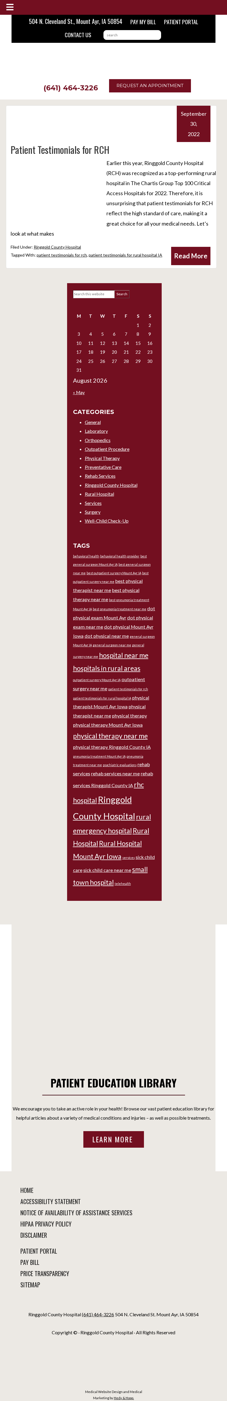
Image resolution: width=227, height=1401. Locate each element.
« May (79, 392)
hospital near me (123, 655)
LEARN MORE (113, 1139)
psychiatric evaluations (120, 765)
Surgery (92, 512)
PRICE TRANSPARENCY (44, 1273)
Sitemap (30, 1284)
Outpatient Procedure (107, 449)
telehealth (123, 883)
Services (93, 503)
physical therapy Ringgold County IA (112, 747)
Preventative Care (103, 467)
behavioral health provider (120, 556)
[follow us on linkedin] (113, 1304)
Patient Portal (181, 21)
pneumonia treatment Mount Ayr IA (99, 756)
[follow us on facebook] (112, 1304)
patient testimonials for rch (62, 254)
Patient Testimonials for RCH (60, 149)
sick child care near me (107, 870)
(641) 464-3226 (70, 88)
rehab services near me (115, 773)
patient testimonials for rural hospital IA (125, 254)
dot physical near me (107, 636)
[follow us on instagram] (114, 1304)
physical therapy (129, 715)
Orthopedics (98, 440)
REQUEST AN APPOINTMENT (150, 85)
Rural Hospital (99, 494)
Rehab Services (100, 476)
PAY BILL (29, 1262)
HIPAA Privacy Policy (46, 1223)
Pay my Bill (143, 21)
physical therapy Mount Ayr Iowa (108, 725)
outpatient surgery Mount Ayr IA (97, 680)
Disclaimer (33, 1235)
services (128, 857)
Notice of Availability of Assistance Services (76, 1212)
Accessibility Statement (50, 1201)
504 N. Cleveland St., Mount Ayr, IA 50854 (75, 21)
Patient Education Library (114, 1082)
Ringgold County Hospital (57, 246)
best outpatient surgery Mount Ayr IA (114, 573)
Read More (190, 256)
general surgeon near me (112, 645)
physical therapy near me (110, 736)
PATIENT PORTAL (38, 1251)
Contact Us (78, 34)
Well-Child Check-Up (107, 520)
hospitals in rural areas (106, 668)
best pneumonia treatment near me (119, 609)
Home (26, 1190)
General (93, 422)
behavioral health (86, 556)
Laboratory (96, 431)
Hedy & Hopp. (124, 1398)
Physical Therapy (102, 458)
